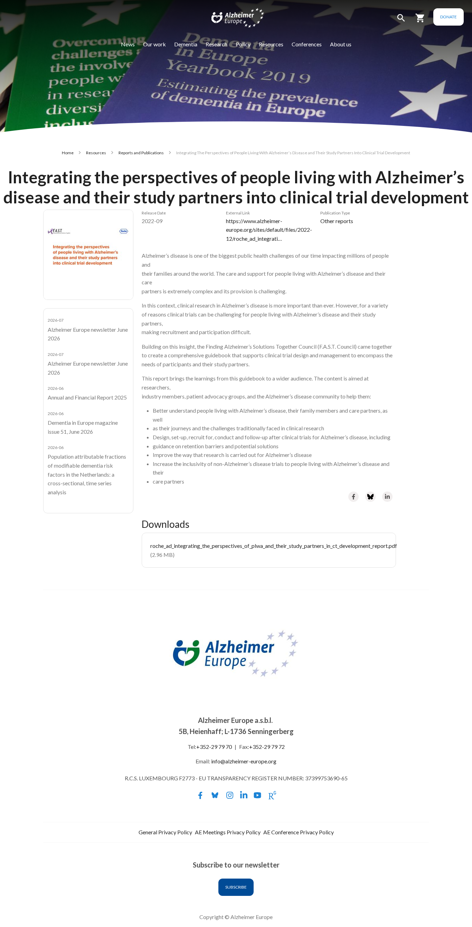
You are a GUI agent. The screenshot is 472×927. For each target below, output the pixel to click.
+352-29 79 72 (267, 746)
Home (68, 152)
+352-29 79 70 (214, 746)
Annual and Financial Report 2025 (87, 397)
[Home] (233, 19)
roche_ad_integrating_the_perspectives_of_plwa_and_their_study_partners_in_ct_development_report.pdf (273, 545)
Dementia (185, 44)
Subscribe (236, 887)
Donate (448, 16)
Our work (154, 44)
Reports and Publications (141, 152)
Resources (271, 44)
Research (216, 44)
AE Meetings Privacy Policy (228, 832)
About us (340, 44)
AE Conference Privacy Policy (298, 832)
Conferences (307, 44)
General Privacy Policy (165, 832)
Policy (243, 44)
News (128, 44)
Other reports (336, 221)
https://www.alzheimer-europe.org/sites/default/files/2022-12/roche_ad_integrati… (269, 230)
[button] (401, 21)
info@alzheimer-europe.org (243, 761)
